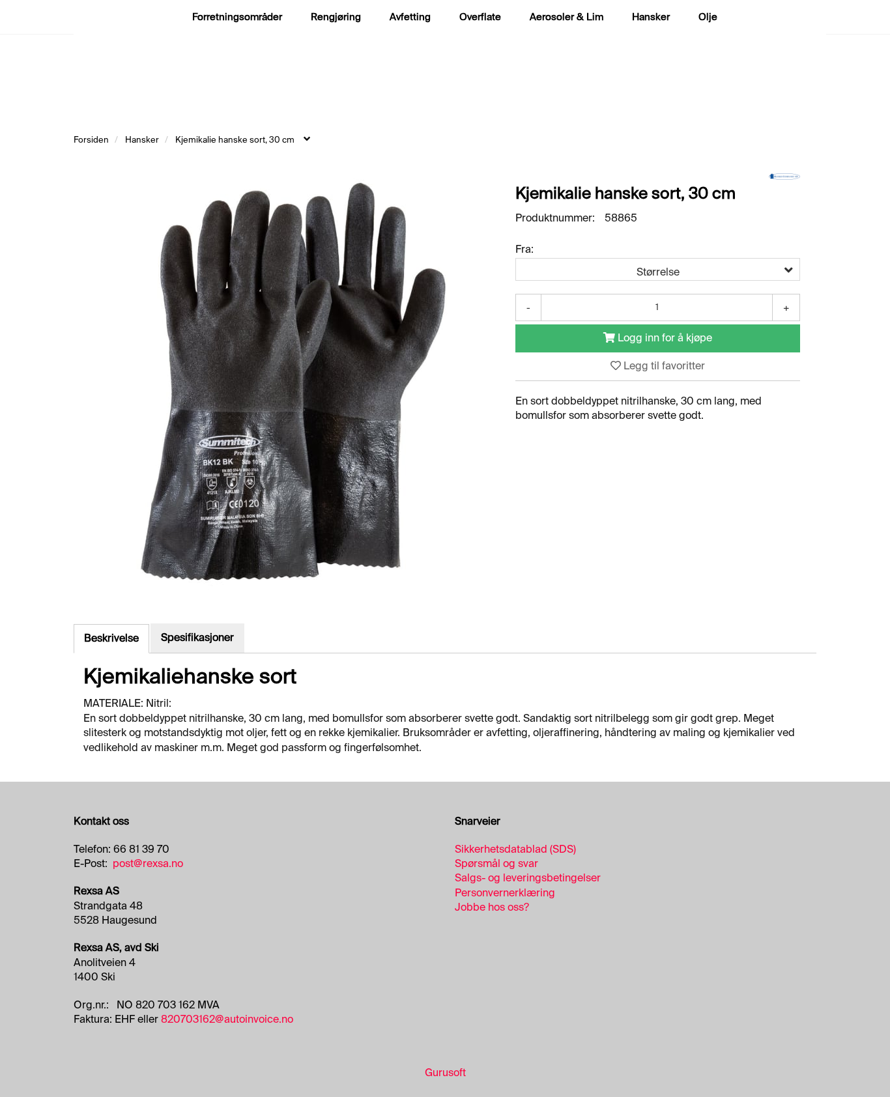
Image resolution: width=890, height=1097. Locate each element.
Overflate (480, 16)
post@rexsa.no (148, 863)
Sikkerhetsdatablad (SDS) (515, 849)
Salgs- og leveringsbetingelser (528, 878)
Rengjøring (336, 16)
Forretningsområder (237, 16)
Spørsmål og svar (496, 863)
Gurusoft (445, 1072)
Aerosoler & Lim (566, 16)
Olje (707, 16)
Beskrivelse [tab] (111, 638)
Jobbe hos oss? (492, 907)
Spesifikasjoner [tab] (197, 637)
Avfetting (410, 16)
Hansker (651, 16)
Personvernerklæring (505, 893)
